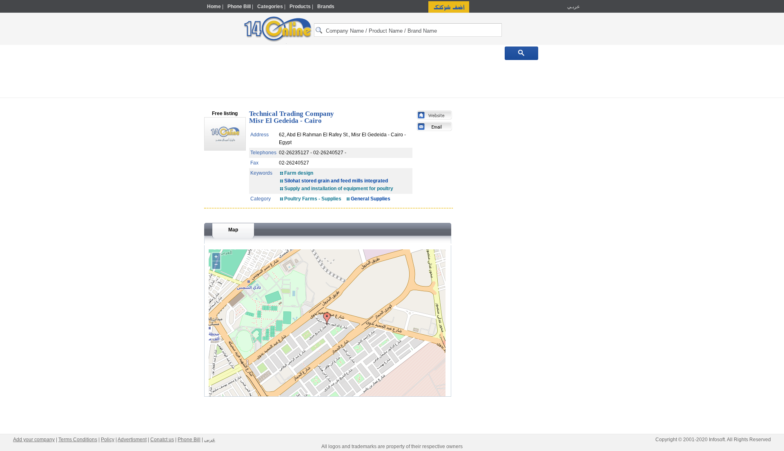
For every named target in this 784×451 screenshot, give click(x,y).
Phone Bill (239, 6)
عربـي (573, 6)
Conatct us (162, 439)
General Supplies (370, 199)
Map (233, 230)
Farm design (298, 173)
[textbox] (408, 30)
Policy (107, 439)
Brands (325, 6)
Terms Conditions (77, 439)
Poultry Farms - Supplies (312, 199)
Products (300, 6)
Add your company (34, 439)
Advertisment (132, 439)
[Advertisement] (615, 174)
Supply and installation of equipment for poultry (338, 188)
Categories (270, 6)
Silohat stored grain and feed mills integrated (336, 181)
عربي (209, 439)
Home (214, 6)
